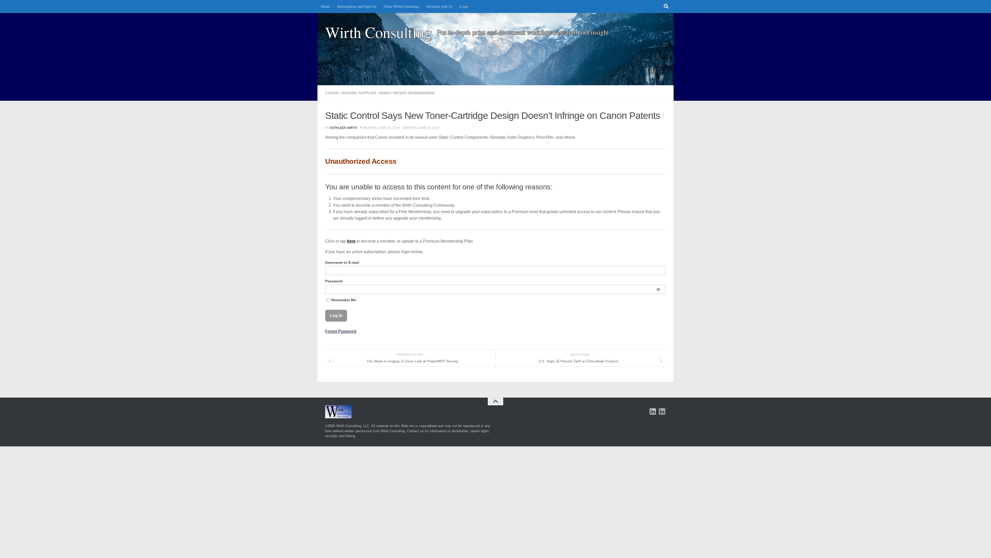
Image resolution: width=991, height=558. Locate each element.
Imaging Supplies (358, 93)
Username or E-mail (342, 262)
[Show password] (658, 289)
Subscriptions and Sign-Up (356, 6)
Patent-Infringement (414, 93)
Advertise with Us (439, 6)
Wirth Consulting (378, 32)
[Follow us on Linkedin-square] (653, 411)
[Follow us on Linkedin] (662, 411)
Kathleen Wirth (343, 128)
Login (464, 6)
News (384, 93)
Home (325, 6)
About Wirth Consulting (401, 6)
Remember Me (343, 300)
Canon (331, 93)
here (351, 241)
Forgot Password (340, 331)
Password (333, 281)
